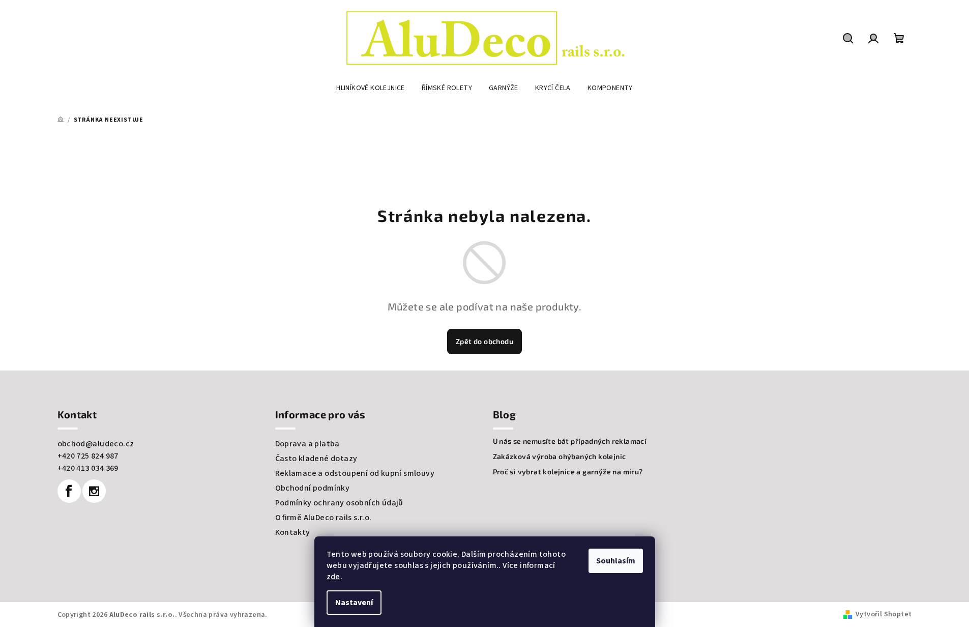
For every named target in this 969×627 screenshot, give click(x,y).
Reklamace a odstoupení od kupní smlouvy (355, 473)
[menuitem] (370, 88)
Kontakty (292, 532)
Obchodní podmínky (312, 488)
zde (333, 576)
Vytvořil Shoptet (884, 614)
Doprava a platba (307, 443)
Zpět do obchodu (484, 341)
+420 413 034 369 (88, 468)
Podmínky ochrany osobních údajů (339, 502)
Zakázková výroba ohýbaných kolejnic (559, 456)
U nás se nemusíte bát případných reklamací (570, 441)
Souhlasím (615, 560)
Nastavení (354, 602)
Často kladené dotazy (316, 458)
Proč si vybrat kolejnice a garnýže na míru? (568, 471)
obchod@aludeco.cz (95, 443)
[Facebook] (69, 491)
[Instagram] (94, 491)
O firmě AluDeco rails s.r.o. (323, 517)
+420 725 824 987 (88, 456)
